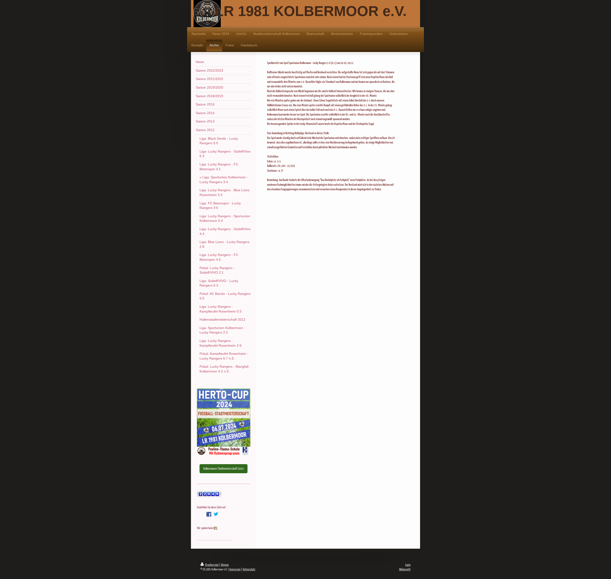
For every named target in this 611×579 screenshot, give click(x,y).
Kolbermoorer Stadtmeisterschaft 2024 (223, 468)
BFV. (216, 528)
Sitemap (225, 565)
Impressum (235, 569)
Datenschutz (249, 569)
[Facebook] (208, 514)
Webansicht (405, 569)
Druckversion (212, 565)
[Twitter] (216, 514)
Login (408, 565)
